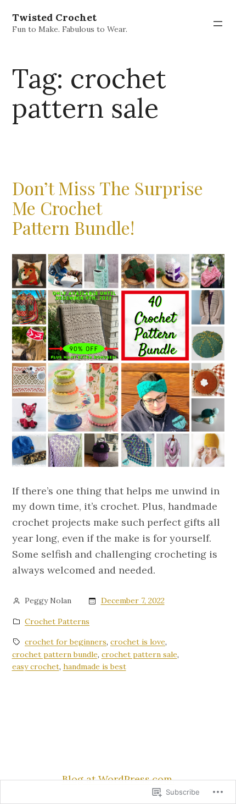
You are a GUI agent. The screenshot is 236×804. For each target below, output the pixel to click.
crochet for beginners (65, 642)
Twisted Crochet (54, 17)
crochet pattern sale (139, 654)
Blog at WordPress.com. (118, 779)
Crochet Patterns (57, 621)
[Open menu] (217, 23)
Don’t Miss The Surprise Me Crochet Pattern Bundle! (107, 208)
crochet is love (137, 642)
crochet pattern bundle (55, 654)
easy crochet (35, 666)
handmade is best (94, 666)
